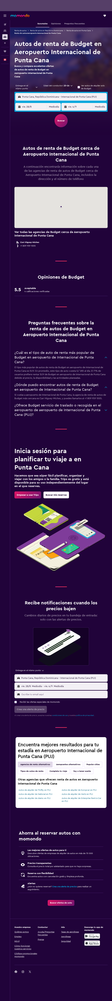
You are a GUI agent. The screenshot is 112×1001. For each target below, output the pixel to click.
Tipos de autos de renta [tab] (31, 771)
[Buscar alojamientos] (5, 31)
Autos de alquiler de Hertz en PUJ (77, 794)
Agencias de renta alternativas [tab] (35, 764)
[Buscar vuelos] (5, 24)
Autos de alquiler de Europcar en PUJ (79, 790)
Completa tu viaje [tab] (58, 771)
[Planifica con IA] (5, 43)
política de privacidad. (85, 715)
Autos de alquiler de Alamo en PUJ (34, 798)
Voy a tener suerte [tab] (82, 771)
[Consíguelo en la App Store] (92, 943)
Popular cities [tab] (93, 764)
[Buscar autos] (5, 37)
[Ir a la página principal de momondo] (19, 15)
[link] (27, 494)
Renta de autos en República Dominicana (46, 30)
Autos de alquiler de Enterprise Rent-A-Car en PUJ (81, 799)
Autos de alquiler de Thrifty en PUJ (35, 790)
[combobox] (26, 87)
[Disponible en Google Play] (92, 936)
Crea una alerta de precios (64, 887)
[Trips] (5, 51)
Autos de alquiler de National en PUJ (35, 794)
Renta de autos (20, 30)
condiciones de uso (60, 715)
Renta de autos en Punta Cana (78, 30)
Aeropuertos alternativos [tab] (68, 764)
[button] (5, 15)
